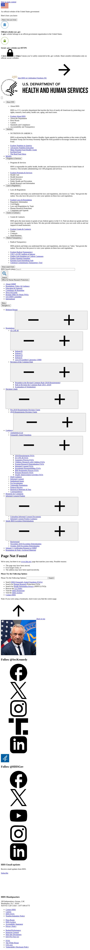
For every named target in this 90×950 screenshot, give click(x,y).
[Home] (45, 95)
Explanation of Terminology (25, 387)
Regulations (10, 328)
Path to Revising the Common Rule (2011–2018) (33, 385)
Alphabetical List (16, 433)
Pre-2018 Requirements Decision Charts (25, 410)
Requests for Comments (14, 494)
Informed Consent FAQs (24, 466)
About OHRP (11, 284)
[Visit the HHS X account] (18, 806)
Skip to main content (8, 2)
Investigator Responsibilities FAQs (28, 468)
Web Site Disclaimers (13, 935)
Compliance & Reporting (15, 290)
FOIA (8, 941)
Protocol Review (16, 487)
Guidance (9, 430)
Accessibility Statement (14, 924)
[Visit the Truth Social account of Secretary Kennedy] (18, 735)
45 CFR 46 (14, 330)
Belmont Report (11, 310)
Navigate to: (6, 305)
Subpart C (18, 353)
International (10, 299)
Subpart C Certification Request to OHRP (21, 548)
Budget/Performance (13, 930)
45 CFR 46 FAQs (21, 458)
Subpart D (19, 356)
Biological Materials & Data (20, 490)
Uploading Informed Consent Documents (25, 517)
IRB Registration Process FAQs (27, 470)
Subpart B (18, 351)
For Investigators (16, 483)
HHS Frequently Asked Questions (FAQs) (27, 582)
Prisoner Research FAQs (24, 473)
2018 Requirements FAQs (24, 456)
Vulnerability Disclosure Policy (17, 947)
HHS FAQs (10, 914)
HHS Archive (17, 593)
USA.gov (9, 945)
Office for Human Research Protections (15, 280)
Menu (4, 303)
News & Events (11, 293)
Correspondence (16, 492)
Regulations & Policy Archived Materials (21, 550)
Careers (8, 912)
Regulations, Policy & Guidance (18, 286)
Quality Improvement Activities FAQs (29, 475)
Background (14, 542)
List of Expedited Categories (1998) (28, 360)
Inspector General (12, 932)
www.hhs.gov (26, 562)
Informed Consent (17, 479)
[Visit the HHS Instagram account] (18, 842)
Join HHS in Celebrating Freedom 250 (32, 78)
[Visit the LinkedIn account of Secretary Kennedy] (18, 753)
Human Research (20, 584)
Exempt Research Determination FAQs (29, 464)
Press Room (10, 920)
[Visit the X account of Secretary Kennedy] (18, 699)
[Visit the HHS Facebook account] (18, 788)
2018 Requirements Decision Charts (23, 412)
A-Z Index (18, 588)
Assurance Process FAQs (24, 460)
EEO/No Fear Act (12, 937)
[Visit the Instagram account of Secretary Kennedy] (18, 717)
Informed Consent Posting (15, 496)
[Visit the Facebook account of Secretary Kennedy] (18, 681)
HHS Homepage (18, 591)
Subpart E (18, 358)
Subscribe (4, 873)
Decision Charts (11, 389)
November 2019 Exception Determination (25, 544)
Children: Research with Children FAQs (30, 462)
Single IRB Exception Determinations (20, 521)
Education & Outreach (14, 288)
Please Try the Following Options (13, 578)
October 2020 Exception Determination (24, 546)
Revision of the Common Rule (21, 362)
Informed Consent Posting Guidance (23, 519)
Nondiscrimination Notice (15, 916)
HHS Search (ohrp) (8, 269)
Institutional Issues (17, 481)
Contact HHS (11, 595)
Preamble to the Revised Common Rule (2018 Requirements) (37, 383)
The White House (12, 943)
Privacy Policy (11, 926)
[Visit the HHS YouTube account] (18, 824)
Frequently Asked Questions (20, 435)
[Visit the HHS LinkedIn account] (18, 860)
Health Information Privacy (24, 586)
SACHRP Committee (14, 297)
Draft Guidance (16, 477)
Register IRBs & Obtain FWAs (17, 295)
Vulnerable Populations (19, 485)
